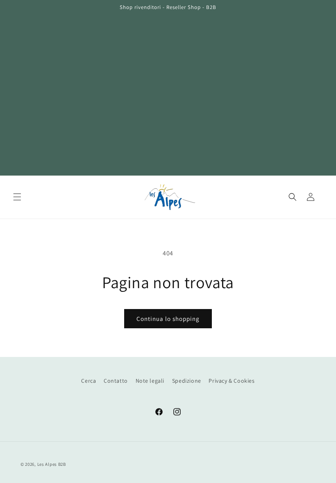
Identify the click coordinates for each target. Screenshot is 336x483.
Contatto (116, 380)
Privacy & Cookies (231, 380)
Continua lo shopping (168, 319)
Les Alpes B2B (51, 464)
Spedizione (186, 380)
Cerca (88, 380)
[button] (17, 197)
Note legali (150, 380)
